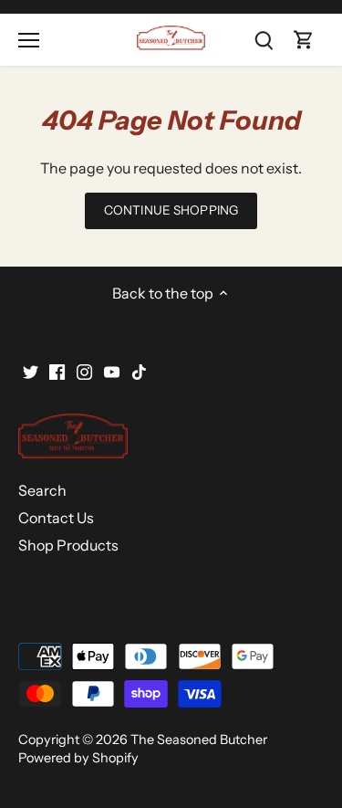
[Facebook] (57, 370)
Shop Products (68, 545)
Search (42, 490)
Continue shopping (171, 210)
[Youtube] (111, 370)
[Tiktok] (139, 370)
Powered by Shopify (78, 758)
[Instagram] (84, 370)
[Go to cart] (304, 40)
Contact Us (56, 518)
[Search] (264, 40)
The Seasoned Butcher (198, 739)
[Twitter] (30, 370)
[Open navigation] (28, 40)
